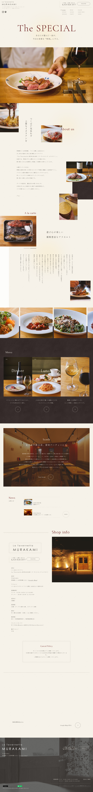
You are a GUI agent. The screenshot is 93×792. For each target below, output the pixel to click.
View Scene (41, 477)
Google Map (33, 580)
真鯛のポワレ (36, 504)
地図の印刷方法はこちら (17, 722)
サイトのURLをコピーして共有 (67, 785)
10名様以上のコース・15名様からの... (42, 514)
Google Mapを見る (66, 725)
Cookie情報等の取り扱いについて (83, 785)
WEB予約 (83, 3)
